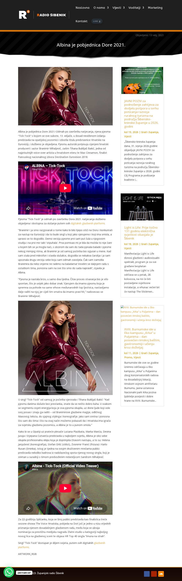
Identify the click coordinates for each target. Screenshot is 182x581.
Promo (128, 357)
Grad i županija (149, 132)
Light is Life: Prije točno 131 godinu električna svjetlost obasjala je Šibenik (141, 232)
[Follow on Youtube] (154, 574)
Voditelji (134, 7)
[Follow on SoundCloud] (161, 574)
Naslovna (83, 7)
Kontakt (81, 21)
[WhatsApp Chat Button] (9, 572)
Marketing (155, 7)
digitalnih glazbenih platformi (88, 223)
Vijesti (117, 7)
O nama (99, 7)
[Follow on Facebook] (147, 574)
